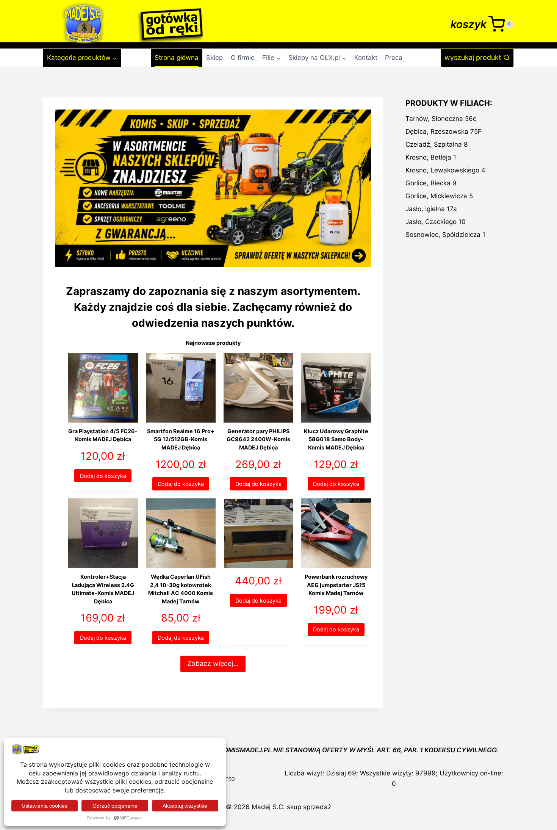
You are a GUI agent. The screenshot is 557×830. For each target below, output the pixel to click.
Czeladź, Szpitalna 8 (436, 144)
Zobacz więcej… (213, 663)
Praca (393, 57)
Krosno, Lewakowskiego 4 (445, 170)
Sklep (214, 57)
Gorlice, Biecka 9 (431, 183)
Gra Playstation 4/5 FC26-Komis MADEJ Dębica (103, 435)
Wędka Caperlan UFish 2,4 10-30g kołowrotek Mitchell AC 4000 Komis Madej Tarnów (180, 588)
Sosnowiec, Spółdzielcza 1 (445, 234)
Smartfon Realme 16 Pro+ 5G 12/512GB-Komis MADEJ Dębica (180, 439)
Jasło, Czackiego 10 (435, 222)
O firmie (243, 57)
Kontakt (365, 57)
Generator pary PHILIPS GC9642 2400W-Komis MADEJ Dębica (258, 439)
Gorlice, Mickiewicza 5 (439, 196)
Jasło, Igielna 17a (431, 209)
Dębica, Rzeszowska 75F (443, 131)
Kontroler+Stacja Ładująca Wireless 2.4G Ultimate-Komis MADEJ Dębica (103, 588)
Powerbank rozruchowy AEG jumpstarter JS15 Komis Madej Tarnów (336, 584)
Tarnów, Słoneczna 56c (440, 118)
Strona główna (177, 57)
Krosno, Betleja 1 (430, 157)
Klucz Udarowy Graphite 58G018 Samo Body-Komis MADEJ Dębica (336, 439)
